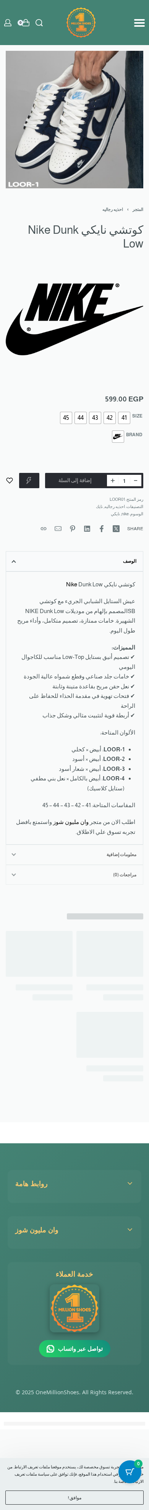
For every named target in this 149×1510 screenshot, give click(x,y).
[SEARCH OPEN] (39, 23)
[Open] (139, 23)
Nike (71, 584)
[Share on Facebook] (101, 528)
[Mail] (58, 528)
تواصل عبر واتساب (80, 1348)
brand (134, 434)
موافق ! (74, 1497)
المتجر (138, 209)
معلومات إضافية (121, 854)
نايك (99, 506)
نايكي (115, 513)
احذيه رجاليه (112, 209)
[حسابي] (8, 23)
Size (137, 416)
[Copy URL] (43, 528)
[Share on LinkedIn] (87, 528)
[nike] (74, 319)
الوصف (129, 561)
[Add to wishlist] (9, 480)
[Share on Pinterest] (72, 528)
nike (125, 513)
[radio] (124, 418)
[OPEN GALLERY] (74, 119)
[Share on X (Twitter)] (116, 528)
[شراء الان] (29, 480)
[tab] (74, 561)
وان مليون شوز (71, 822)
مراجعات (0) (124, 874)
